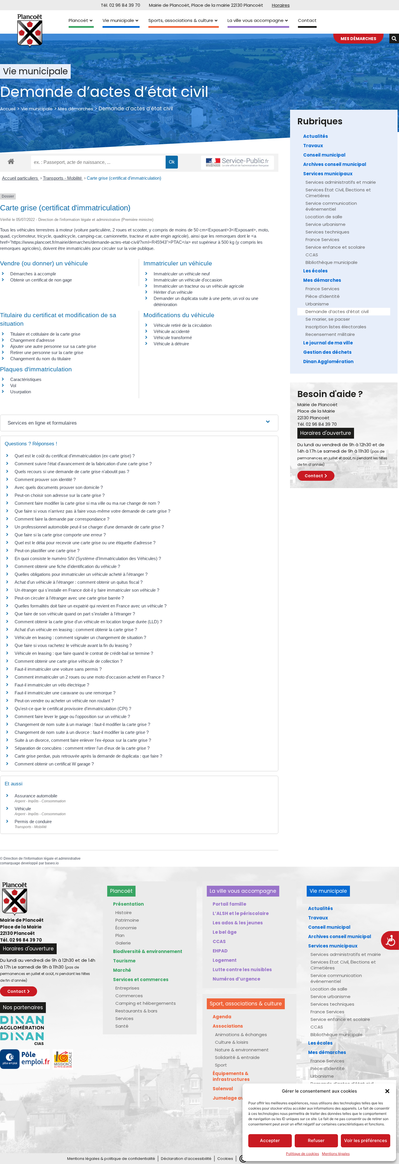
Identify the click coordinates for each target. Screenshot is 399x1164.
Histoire (123, 912)
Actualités (315, 136)
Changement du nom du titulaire (40, 358)
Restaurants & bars (136, 1011)
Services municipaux (328, 174)
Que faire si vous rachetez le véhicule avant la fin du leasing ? (73, 645)
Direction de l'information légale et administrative (42, 858)
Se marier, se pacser (328, 319)
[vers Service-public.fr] (237, 163)
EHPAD (220, 951)
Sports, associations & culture (180, 20)
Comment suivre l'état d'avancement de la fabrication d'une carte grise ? (83, 463)
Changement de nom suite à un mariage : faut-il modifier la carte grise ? (82, 724)
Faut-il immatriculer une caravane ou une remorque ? (65, 692)
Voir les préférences (365, 1140)
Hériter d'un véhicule (173, 292)
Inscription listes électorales (336, 327)
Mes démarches (75, 109)
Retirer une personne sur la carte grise (46, 352)
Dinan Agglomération (328, 361)
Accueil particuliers (20, 178)
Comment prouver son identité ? (45, 479)
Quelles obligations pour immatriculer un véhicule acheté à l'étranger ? (81, 574)
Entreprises (127, 988)
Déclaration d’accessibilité (186, 1158)
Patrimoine (127, 920)
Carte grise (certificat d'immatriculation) (124, 178)
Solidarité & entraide (237, 1057)
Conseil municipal (324, 155)
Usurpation (20, 391)
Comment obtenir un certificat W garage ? (54, 763)
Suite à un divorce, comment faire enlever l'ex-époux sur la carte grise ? (83, 740)
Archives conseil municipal (334, 164)
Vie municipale (118, 20)
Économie (126, 928)
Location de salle (324, 217)
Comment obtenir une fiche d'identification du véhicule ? (67, 566)
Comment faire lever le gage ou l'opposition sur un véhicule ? (72, 716)
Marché (122, 970)
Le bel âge (225, 932)
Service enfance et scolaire (335, 247)
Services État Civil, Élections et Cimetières (338, 193)
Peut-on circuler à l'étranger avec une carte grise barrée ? (69, 597)
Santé (122, 1026)
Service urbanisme (326, 224)
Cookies (225, 1158)
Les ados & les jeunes (238, 923)
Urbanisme (317, 304)
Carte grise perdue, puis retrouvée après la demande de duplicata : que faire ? (88, 755)
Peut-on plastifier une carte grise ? (47, 550)
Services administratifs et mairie (341, 182)
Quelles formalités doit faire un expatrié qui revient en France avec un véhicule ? (90, 605)
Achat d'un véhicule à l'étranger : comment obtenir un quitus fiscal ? (79, 582)
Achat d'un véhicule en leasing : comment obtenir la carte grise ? (76, 629)
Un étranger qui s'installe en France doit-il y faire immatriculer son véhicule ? (87, 590)
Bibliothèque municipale (332, 262)
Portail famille (229, 904)
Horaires (281, 5)
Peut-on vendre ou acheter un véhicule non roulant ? (64, 700)
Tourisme (124, 961)
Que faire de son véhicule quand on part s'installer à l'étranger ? (75, 613)
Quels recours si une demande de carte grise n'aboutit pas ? (72, 471)
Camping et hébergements (145, 1003)
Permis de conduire (33, 821)
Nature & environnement (242, 1050)
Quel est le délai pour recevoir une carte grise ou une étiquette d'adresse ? (85, 542)
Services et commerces (141, 979)
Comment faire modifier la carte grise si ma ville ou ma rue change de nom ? (87, 503)
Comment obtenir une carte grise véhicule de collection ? (68, 661)
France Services (322, 239)
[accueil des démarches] (11, 161)
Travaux (313, 146)
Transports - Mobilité (63, 178)
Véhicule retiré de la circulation (182, 325)
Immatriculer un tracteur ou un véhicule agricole (199, 286)
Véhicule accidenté (172, 331)
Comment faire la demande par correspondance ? (62, 518)
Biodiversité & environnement (147, 951)
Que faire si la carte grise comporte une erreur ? (60, 534)
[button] (387, 1091)
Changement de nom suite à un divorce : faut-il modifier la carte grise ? (82, 732)
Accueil (7, 109)
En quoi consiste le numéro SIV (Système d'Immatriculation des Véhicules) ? (88, 558)
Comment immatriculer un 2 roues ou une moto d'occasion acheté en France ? (89, 676)
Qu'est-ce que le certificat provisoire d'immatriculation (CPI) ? (73, 708)
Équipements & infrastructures (231, 1076)
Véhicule (23, 808)
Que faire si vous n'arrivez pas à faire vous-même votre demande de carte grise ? (92, 511)
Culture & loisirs (231, 1042)
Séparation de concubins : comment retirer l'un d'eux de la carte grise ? (82, 748)
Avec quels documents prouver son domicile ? (59, 487)
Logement (225, 960)
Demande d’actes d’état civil (337, 311)
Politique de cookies (302, 1153)
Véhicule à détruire (171, 343)
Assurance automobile (36, 795)
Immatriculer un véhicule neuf (182, 273)
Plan (119, 935)
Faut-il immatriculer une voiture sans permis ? (58, 669)
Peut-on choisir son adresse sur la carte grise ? (60, 495)
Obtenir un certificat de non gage (41, 279)
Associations (228, 1026)
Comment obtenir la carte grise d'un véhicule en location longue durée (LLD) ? (88, 621)
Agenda (222, 1017)
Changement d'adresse (32, 340)
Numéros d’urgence (236, 979)
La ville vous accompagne (256, 20)
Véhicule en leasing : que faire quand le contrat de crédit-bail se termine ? (84, 653)
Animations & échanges (241, 1034)
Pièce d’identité (323, 296)
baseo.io (52, 863)
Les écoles (315, 271)
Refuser (316, 1140)
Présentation (128, 904)
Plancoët (78, 20)
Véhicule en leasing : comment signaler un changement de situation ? (80, 637)
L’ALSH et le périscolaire (241, 913)
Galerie (123, 943)
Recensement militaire (330, 334)
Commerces (129, 996)
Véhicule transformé (173, 337)
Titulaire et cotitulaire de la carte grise (45, 334)
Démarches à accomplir (33, 273)
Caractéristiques (25, 379)
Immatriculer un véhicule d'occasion (188, 279)
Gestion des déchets (327, 352)
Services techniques (327, 232)
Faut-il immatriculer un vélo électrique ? (52, 684)
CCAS (312, 255)
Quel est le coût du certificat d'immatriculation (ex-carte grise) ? (75, 455)
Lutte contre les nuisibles (242, 969)
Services (124, 1018)
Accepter (270, 1140)
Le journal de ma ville (328, 343)
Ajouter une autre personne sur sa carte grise (53, 346)
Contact (307, 20)
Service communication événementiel (331, 206)
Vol (13, 385)
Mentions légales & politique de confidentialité (111, 1158)
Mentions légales (336, 1153)
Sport (221, 1065)
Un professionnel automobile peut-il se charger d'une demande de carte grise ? (89, 526)
